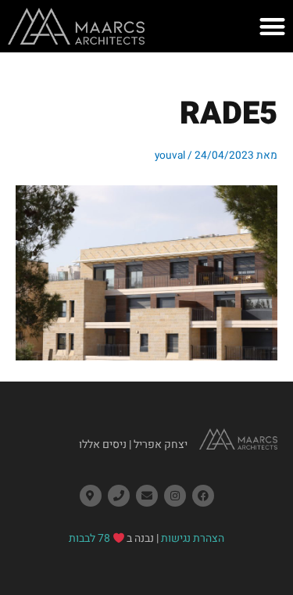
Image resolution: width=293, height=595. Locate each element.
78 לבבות (89, 538)
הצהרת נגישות (192, 538)
